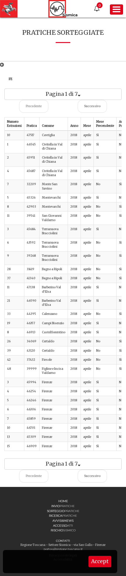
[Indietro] (3, 64)
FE (10, 79)
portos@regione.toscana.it (63, 549)
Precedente (34, 106)
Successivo (92, 106)
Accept (100, 561)
